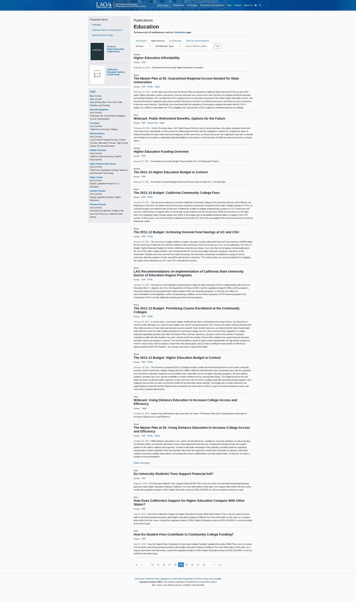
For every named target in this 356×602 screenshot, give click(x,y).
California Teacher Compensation (107, 30)
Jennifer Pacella (97, 191)
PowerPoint (152, 123)
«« (136, 564)
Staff (229, 5)
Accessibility (216, 579)
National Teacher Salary (102, 35)
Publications (178, 5)
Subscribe (139, 579)
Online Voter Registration (182, 579)
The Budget (192, 5)
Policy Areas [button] (163, 5)
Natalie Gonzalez (98, 150)
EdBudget (96, 25)
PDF (144, 62)
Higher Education (158, 41)
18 (175, 564)
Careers (237, 5)
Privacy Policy (202, 579)
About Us (248, 5)
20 (187, 564)
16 (164, 564)
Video (157, 87)
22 (198, 564)
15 (158, 564)
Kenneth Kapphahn (99, 109)
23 (204, 564)
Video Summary (141, 463)
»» (219, 564)
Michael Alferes (97, 133)
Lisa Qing (94, 123)
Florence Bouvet (98, 204)
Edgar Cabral (96, 177)
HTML (150, 87)
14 (152, 564)
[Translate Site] (256, 5)
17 (169, 564)
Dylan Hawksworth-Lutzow (103, 164)
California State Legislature (157, 579)
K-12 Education (175, 41)
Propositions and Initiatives (212, 5)
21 (192, 564)
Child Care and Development (197, 41)
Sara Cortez (95, 96)
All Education (141, 41)
